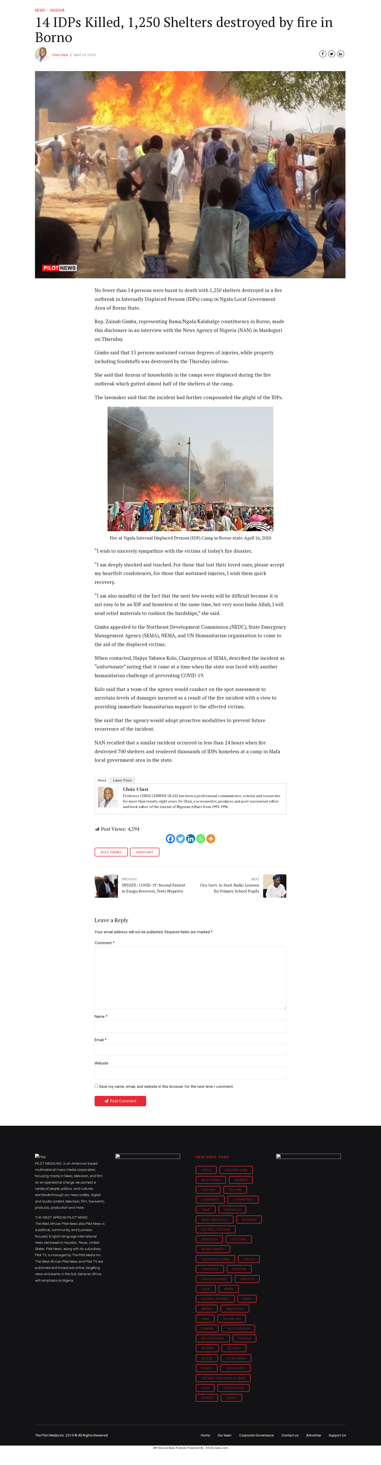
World (232, 1398)
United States (233, 1388)
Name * (101, 1016)
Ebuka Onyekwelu (214, 1219)
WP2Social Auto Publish (169, 1448)
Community (210, 1199)
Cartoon (208, 1190)
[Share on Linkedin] (340, 53)
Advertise (313, 1435)
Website (101, 1063)
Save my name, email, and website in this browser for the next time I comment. (166, 1086)
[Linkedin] (190, 838)
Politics (244, 1338)
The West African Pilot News (223, 1378)
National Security (215, 1299)
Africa (206, 1170)
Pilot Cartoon (238, 1328)
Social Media (236, 1358)
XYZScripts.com (217, 1448)
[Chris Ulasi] (108, 806)
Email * (101, 1040)
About (101, 780)
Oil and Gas (232, 1319)
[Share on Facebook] (322, 53)
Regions (207, 1348)
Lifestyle (207, 7)
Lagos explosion (214, 1279)
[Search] (342, 3)
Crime (205, 1210)
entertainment (213, 1249)
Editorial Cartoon (215, 1229)
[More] (210, 838)
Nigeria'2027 (235, 1309)
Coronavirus (243, 1199)
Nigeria (206, 1309)
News (247, 1299)
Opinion (234, 7)
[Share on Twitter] (331, 53)
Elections (238, 1239)
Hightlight (144, 852)
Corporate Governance (256, 1435)
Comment (105, 943)
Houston (239, 1269)
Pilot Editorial (212, 1338)
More (291, 7)
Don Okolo (232, 1210)
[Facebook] (170, 838)
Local (205, 1289)
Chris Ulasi (60, 55)
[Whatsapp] (200, 838)
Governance (263, 7)
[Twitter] (180, 838)
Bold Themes (111, 852)
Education (209, 1239)
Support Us (318, 7)
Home (154, 7)
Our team (224, 1435)
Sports (206, 1368)
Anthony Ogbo (236, 1170)
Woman (207, 1398)
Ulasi (205, 1388)
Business (179, 7)
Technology (235, 1368)
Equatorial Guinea (215, 1259)
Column (235, 1190)
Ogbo (205, 1319)
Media (228, 1289)
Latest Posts (122, 780)
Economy (249, 1219)
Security (234, 1348)
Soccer (207, 1358)
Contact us (289, 1435)
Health (249, 1259)
